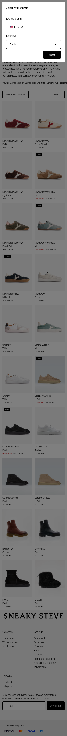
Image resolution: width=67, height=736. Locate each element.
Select (52, 55)
